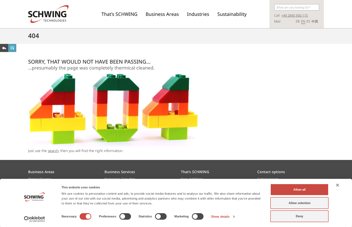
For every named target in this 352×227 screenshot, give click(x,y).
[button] (119, 14)
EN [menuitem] (303, 21)
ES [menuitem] (308, 21)
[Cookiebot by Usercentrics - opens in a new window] (34, 219)
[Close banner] (337, 185)
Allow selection (299, 203)
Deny (299, 216)
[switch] (125, 216)
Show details (220, 216)
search (53, 150)
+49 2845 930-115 (294, 15)
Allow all (299, 189)
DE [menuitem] (298, 21)
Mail (277, 21)
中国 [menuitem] (314, 21)
